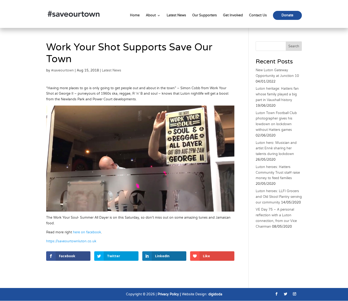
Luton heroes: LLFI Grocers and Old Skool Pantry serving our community (279, 196)
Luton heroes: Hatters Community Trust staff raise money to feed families (278, 172)
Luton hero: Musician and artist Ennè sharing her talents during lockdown (276, 148)
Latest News (176, 15)
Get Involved (233, 15)
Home (135, 15)
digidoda (215, 294)
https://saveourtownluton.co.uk (71, 241)
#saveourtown (62, 70)
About (151, 15)
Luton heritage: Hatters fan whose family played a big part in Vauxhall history (277, 94)
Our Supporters (204, 15)
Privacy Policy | (170, 294)
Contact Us (258, 15)
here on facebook (87, 232)
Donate (287, 15)
